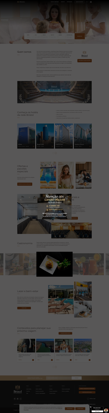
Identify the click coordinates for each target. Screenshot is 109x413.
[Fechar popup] (70, 196)
